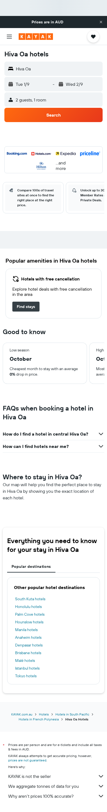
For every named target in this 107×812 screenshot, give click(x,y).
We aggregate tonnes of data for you (43, 786)
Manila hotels (26, 629)
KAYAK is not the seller (29, 776)
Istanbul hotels (27, 668)
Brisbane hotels (28, 652)
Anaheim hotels (28, 637)
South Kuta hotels (30, 598)
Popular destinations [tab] (31, 566)
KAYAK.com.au (21, 714)
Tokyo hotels (25, 675)
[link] (26, 307)
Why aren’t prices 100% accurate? (41, 796)
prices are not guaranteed (27, 760)
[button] (101, 22)
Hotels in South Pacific (72, 714)
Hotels (44, 714)
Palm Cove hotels (29, 614)
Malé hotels (25, 660)
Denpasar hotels (29, 645)
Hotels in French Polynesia (39, 719)
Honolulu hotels (28, 606)
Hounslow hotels (29, 622)
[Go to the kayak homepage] (36, 36)
